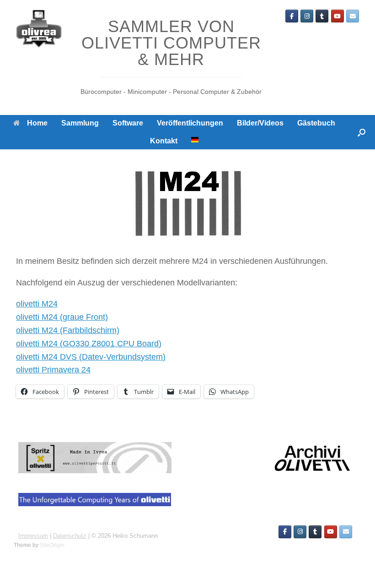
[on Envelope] (352, 16)
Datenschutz (69, 535)
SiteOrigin (52, 545)
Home (37, 123)
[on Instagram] (306, 16)
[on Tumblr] (322, 16)
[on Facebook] (291, 16)
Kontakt (163, 141)
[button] (361, 132)
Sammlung (80, 123)
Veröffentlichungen (190, 123)
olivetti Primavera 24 (53, 369)
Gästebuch (316, 123)
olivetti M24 (37, 303)
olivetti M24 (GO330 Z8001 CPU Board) (88, 343)
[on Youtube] (337, 16)
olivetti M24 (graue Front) (62, 317)
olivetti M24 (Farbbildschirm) (67, 330)
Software (127, 123)
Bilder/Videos (260, 123)
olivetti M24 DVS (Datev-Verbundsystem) (91, 356)
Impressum (33, 535)
